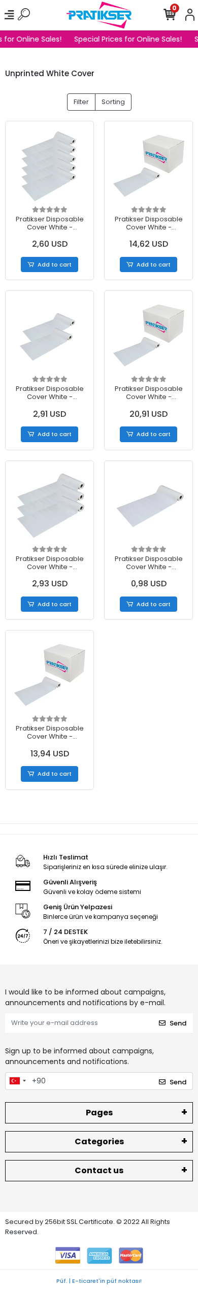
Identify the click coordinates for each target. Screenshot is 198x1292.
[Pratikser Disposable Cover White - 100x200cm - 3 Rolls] (49, 505)
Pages (99, 1112)
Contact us (99, 1170)
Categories (99, 1141)
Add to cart (55, 264)
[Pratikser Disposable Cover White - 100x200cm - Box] (49, 674)
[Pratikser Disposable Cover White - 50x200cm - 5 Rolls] (49, 165)
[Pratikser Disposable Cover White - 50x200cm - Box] (148, 165)
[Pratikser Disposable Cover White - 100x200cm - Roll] (148, 505)
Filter (81, 102)
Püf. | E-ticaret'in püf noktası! (99, 1281)
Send (178, 1023)
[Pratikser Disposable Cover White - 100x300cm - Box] (148, 335)
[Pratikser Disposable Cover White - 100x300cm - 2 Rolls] (49, 335)
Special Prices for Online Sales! (127, 39)
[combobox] (17, 1081)
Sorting (113, 102)
